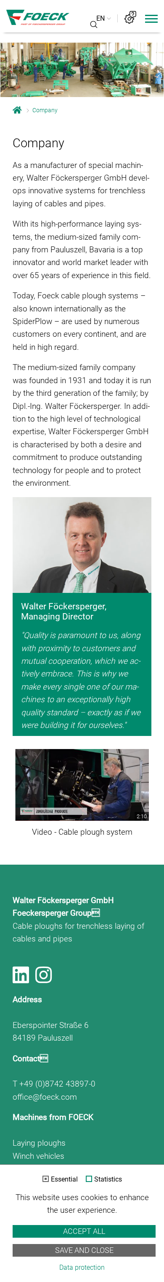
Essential (64, 1179)
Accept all (84, 1231)
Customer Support (130, 17)
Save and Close (84, 1250)
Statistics (108, 1179)
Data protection (82, 1267)
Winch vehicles (38, 1156)
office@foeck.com (45, 1097)
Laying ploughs (39, 1143)
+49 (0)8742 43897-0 (57, 1084)
